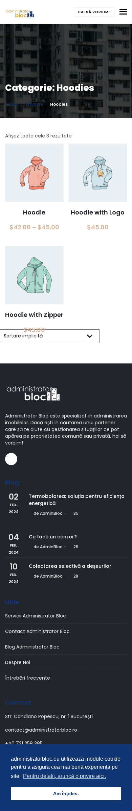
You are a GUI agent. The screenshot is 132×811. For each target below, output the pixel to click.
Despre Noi (17, 662)
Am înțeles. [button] (66, 793)
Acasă (12, 104)
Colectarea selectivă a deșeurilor (70, 566)
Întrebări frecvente (27, 678)
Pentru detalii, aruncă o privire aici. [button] (64, 776)
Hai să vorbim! (94, 12)
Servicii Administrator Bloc (35, 615)
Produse (34, 104)
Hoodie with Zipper (34, 314)
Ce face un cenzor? (53, 536)
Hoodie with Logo (98, 212)
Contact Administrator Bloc (37, 631)
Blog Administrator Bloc (32, 646)
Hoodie (34, 212)
